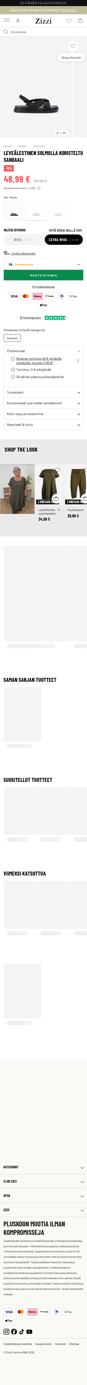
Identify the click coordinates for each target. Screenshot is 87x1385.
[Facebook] (14, 1331)
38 (21, 264)
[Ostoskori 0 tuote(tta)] (80, 20)
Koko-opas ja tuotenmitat (25, 414)
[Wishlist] (72, 46)
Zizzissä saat (16, 351)
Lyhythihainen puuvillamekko (47, 511)
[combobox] (43, 32)
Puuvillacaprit (76, 510)
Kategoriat (11, 1167)
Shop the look (71, 57)
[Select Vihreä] (14, 211)
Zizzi (6, 1210)
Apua (6, 1196)
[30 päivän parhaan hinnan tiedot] (39, 188)
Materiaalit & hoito (20, 424)
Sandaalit (39, 146)
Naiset (8, 146)
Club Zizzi (10, 1181)
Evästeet (60, 1344)
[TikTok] (22, 1331)
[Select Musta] (36, 211)
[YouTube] (29, 1331)
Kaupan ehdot (43, 1344)
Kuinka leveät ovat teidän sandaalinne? (34, 403)
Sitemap (74, 1344)
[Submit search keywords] (6, 32)
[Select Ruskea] (58, 211)
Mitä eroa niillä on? (65, 230)
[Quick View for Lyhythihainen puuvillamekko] (56, 498)
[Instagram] (6, 1331)
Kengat (22, 146)
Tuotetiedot (15, 392)
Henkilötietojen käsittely (17, 1344)
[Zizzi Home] (43, 20)
